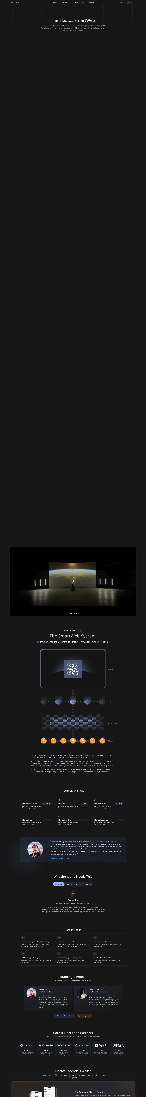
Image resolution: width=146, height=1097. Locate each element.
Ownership (59, 884)
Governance (91, 2)
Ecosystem (75, 2)
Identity (69, 884)
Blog (129, 2)
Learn (83, 2)
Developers (65, 2)
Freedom (88, 884)
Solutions (55, 2)
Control (78, 884)
